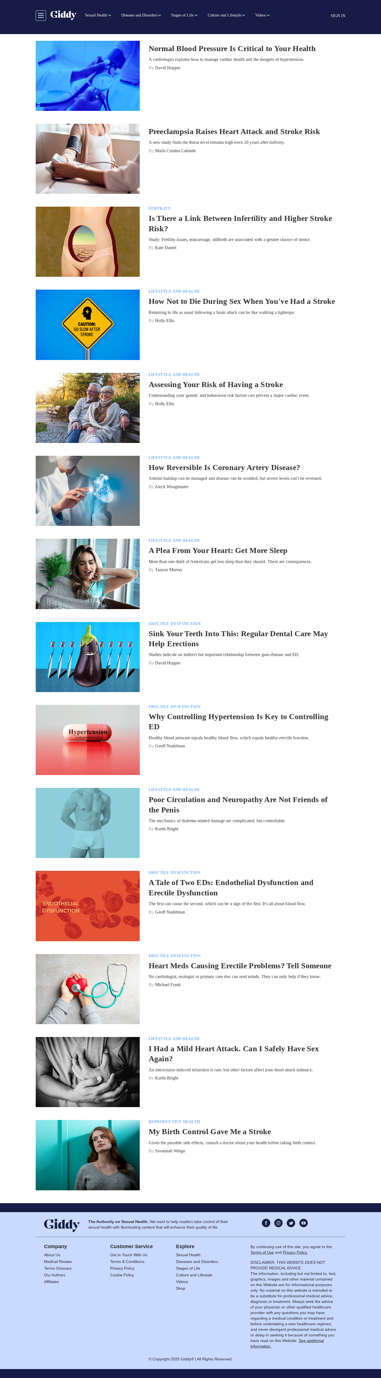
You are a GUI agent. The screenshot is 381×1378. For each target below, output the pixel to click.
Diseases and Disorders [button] (139, 15)
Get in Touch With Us (128, 1255)
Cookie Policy (122, 1275)
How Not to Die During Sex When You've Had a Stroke (242, 301)
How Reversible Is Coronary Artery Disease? (224, 467)
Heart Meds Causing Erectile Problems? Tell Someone (240, 965)
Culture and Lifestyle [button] (224, 15)
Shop (180, 1288)
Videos (182, 1281)
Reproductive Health (174, 1122)
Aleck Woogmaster (172, 486)
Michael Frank (168, 984)
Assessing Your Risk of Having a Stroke (216, 384)
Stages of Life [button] (182, 15)
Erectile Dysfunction (175, 624)
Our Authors (54, 1275)
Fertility (160, 208)
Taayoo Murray (168, 569)
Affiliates (51, 1281)
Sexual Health (188, 1255)
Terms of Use (262, 1252)
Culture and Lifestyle (194, 1275)
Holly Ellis (164, 320)
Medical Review (58, 1261)
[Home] (63, 15)
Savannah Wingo (170, 1150)
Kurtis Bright (166, 828)
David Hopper (167, 67)
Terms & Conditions (127, 1261)
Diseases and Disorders (197, 1261)
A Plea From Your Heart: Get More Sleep (218, 550)
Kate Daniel (165, 247)
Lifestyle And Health (174, 291)
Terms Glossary (58, 1268)
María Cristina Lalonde (175, 150)
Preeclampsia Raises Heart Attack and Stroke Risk (234, 131)
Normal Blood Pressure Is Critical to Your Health (232, 48)
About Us (52, 1255)
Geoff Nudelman (170, 745)
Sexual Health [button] (96, 15)
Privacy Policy (122, 1268)
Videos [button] (260, 15)
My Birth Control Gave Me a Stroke (210, 1131)
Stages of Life (188, 1268)
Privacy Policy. (295, 1252)
